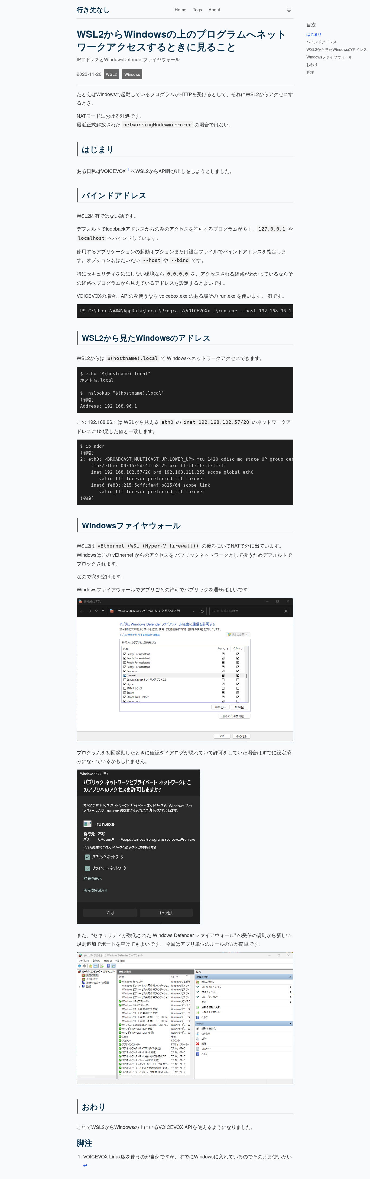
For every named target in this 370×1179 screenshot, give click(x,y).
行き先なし (93, 9)
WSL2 (111, 74)
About (214, 9)
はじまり (98, 149)
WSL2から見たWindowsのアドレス (146, 337)
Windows (132, 74)
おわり (94, 1106)
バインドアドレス (114, 195)
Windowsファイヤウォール (131, 525)
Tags (197, 9)
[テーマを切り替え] (289, 9)
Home (180, 9)
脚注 (84, 1142)
